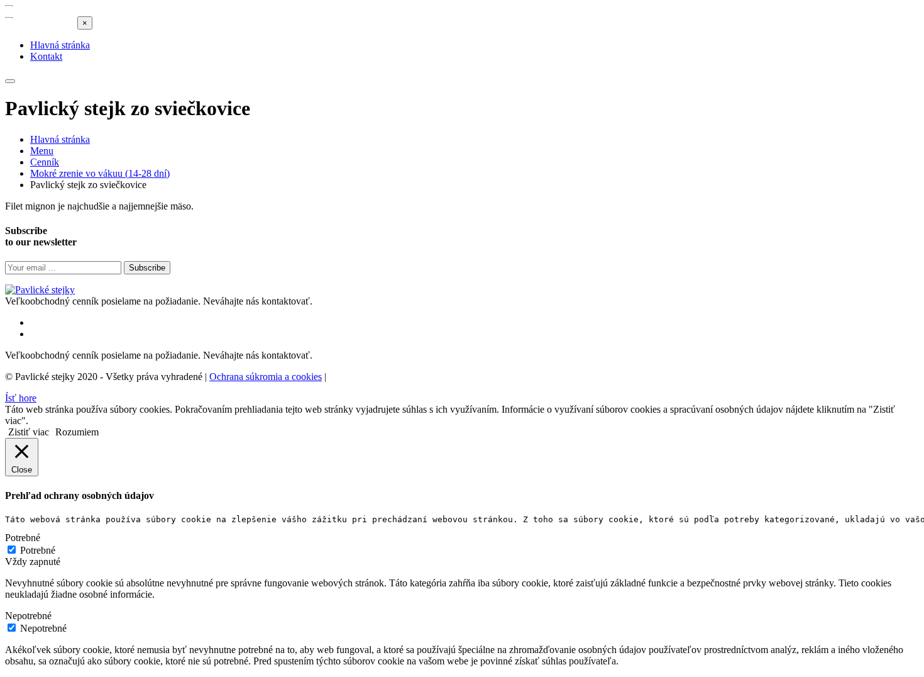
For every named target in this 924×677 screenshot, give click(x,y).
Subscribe (147, 267)
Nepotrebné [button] (28, 615)
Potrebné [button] (22, 537)
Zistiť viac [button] (28, 432)
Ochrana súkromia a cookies (265, 376)
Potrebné (37, 550)
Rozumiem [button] (77, 432)
